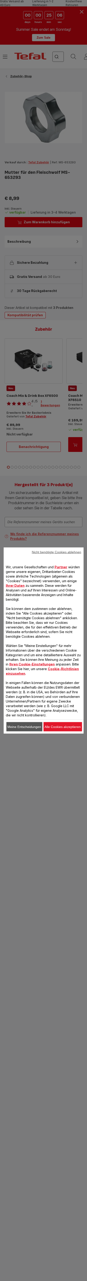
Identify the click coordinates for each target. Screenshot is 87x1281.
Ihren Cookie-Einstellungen (32, 664)
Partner (61, 567)
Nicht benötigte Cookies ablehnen (56, 552)
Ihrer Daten (15, 586)
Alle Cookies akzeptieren (63, 727)
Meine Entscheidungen (24, 727)
